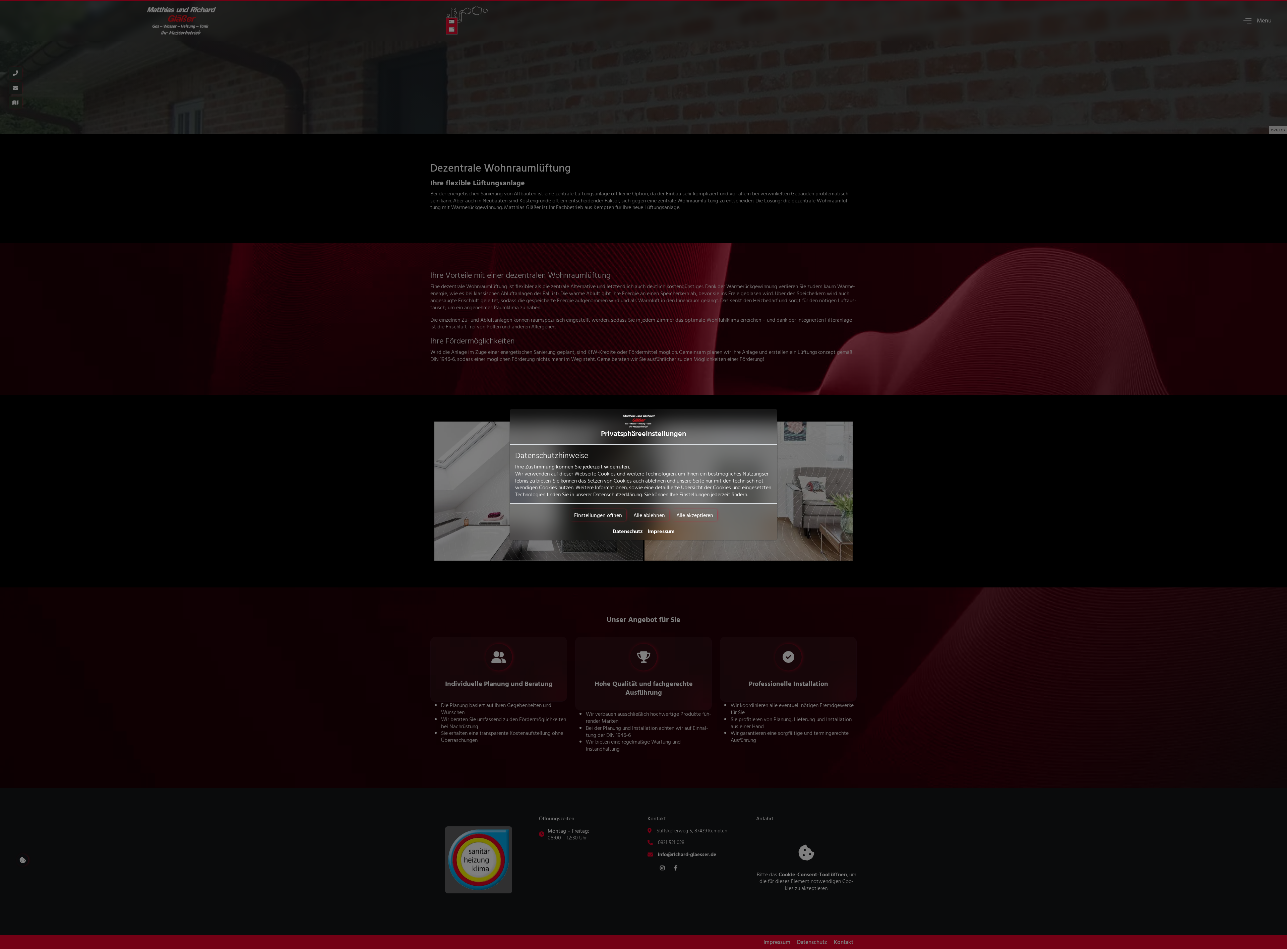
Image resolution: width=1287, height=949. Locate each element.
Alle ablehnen (649, 515)
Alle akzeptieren (694, 515)
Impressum (661, 531)
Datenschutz (628, 531)
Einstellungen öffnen (598, 515)
